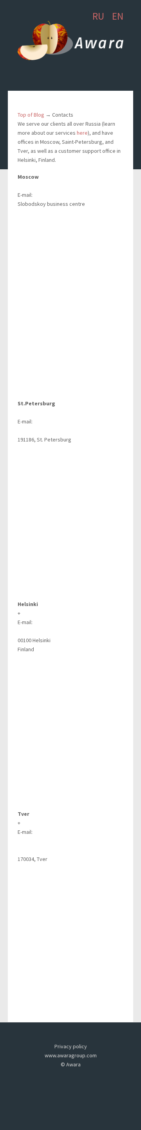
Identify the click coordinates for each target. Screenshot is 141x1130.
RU (98, 16)
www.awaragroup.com (71, 1055)
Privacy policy (70, 1046)
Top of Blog (31, 114)
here (82, 132)
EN (117, 16)
